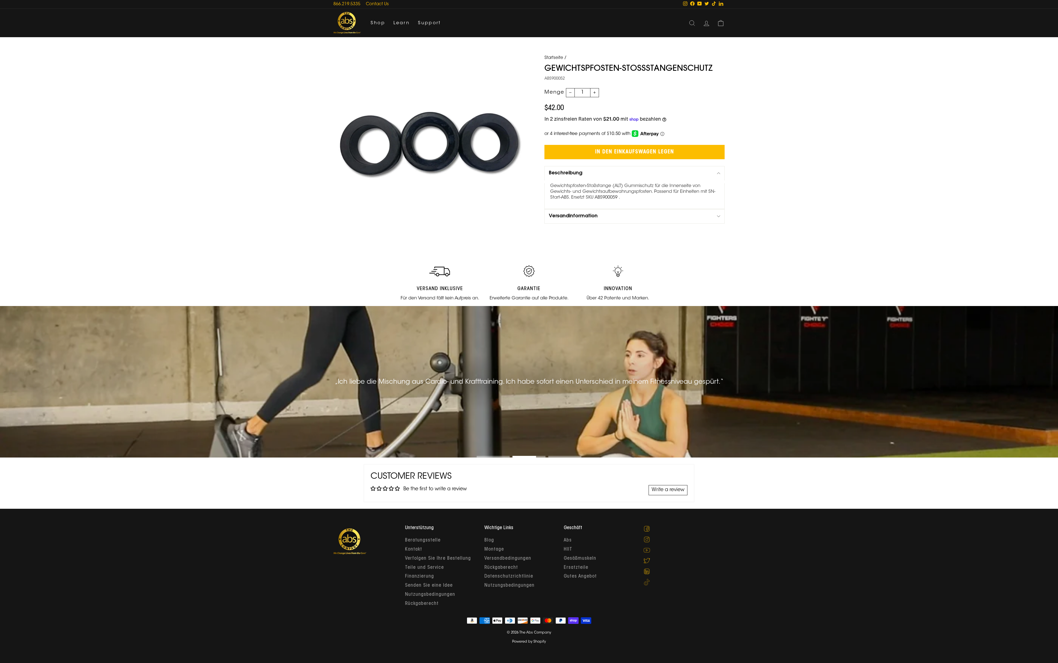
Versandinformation (573, 216)
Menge (554, 92)
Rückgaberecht (422, 603)
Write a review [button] (668, 490)
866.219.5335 (346, 4)
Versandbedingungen (507, 558)
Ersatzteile (576, 567)
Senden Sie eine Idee (429, 585)
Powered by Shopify (529, 641)
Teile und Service (424, 567)
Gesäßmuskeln (580, 558)
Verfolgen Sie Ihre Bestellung (438, 558)
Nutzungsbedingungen (430, 594)
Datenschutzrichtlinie (508, 576)
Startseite (553, 58)
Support (429, 23)
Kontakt (413, 549)
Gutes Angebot (580, 576)
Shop (378, 23)
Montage (494, 549)
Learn (401, 23)
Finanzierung (419, 576)
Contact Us (377, 4)
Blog (489, 540)
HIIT (568, 549)
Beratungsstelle (423, 540)
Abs (568, 540)
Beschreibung (565, 173)
